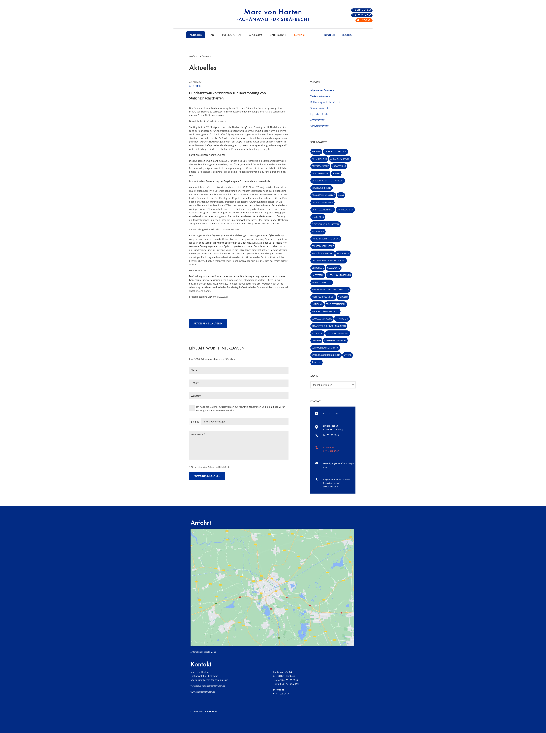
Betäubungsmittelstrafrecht (325, 102)
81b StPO (316, 151)
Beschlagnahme (320, 173)
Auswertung (339, 166)
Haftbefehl (318, 275)
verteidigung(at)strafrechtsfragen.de (208, 686)
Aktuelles (196, 35)
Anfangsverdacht (340, 158)
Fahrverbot (343, 253)
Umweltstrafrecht (319, 125)
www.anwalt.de (330, 486)
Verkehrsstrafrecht (320, 96)
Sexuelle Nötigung (322, 318)
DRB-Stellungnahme (323, 209)
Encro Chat (318, 231)
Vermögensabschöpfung (325, 347)
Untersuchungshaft (338, 333)
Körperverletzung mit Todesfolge (330, 289)
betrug (336, 173)
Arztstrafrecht (317, 119)
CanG (341, 195)
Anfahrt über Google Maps (203, 652)
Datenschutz (278, 35)
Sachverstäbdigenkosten (325, 311)
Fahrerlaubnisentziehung (326, 238)
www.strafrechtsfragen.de (203, 691)
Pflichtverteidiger (336, 304)
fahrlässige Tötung (322, 253)
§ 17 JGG (347, 355)
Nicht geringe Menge (323, 296)
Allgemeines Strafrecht (322, 90)
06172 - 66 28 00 (331, 435)
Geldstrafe (318, 267)
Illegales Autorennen (339, 275)
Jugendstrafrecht (319, 114)
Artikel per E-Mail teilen (208, 323)
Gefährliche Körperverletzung (328, 260)
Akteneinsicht (319, 158)
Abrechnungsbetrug (335, 151)
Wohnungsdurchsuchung (326, 355)
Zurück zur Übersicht (201, 56)
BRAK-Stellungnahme (323, 195)
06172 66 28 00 (363, 10)
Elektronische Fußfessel (325, 224)
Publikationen (231, 35)
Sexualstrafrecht (319, 108)
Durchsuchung (345, 209)
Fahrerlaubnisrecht (323, 246)
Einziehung (318, 217)
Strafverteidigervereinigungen (329, 326)
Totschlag (317, 333)
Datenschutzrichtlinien (222, 406)
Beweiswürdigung (321, 188)
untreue (316, 340)
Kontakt (299, 35)
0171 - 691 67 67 (331, 451)
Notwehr (343, 296)
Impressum (255, 35)
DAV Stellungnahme (322, 202)
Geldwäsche (333, 267)
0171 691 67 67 (363, 15)
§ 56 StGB (316, 362)
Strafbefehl (342, 318)
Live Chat (365, 20)
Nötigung (317, 304)
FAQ (211, 35)
